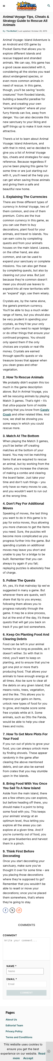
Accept (28, 1058)
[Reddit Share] (19, 910)
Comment (10, 935)
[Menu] (4, 5)
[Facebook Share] (5, 910)
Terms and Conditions (19, 1037)
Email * (12, 979)
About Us (11, 1019)
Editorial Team (14, 1025)
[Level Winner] (26, 6)
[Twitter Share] (12, 910)
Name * (12, 966)
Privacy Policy (14, 1031)
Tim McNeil (11, 31)
